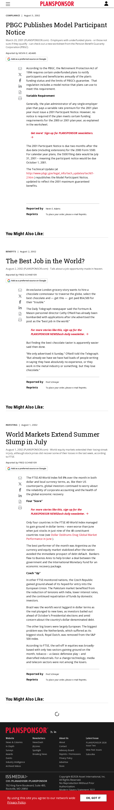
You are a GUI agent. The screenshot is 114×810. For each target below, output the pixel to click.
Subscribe (90, 754)
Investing (11, 424)
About (62, 742)
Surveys (9, 750)
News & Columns (14, 742)
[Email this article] (20, 68)
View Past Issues (94, 749)
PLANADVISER (20, 781)
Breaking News (40, 754)
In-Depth (10, 746)
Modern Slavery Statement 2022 (77, 789)
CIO (8, 781)
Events (9, 758)
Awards (9, 754)
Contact (63, 746)
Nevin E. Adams (27, 53)
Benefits (11, 251)
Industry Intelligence (15, 762)
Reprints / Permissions (70, 754)
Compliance (13, 15)
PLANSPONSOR (38, 781)
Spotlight (37, 750)
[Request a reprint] (20, 92)
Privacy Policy (65, 758)
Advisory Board (66, 750)
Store (61, 766)
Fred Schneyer (28, 274)
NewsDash (38, 742)
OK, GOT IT (93, 798)
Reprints (82, 214)
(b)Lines (36, 746)
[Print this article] (20, 98)
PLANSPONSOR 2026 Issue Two (96, 744)
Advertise (63, 762)
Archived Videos (13, 766)
